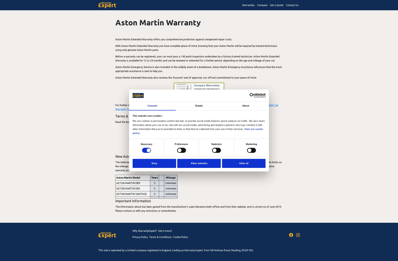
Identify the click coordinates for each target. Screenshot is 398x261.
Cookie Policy (180, 237)
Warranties (248, 5)
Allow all (243, 163)
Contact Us (292, 5)
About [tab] (245, 105)
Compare (262, 5)
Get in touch (165, 230)
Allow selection (199, 163)
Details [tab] (199, 105)
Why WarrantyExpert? (144, 230)
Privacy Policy (140, 237)
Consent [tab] (152, 105)
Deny (154, 163)
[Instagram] (298, 235)
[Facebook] (291, 235)
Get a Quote (276, 5)
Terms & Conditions (160, 237)
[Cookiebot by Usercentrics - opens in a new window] (252, 95)
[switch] (181, 150)
